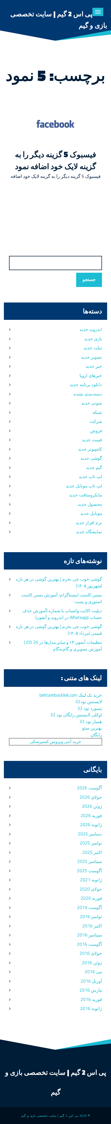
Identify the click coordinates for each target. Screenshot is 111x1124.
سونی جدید (91, 403)
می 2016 (93, 971)
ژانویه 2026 (91, 824)
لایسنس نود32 (88, 701)
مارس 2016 (91, 990)
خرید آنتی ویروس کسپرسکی (55, 741)
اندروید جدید (91, 329)
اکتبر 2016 (92, 926)
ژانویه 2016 (91, 1008)
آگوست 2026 (89, 787)
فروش (96, 430)
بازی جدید (93, 338)
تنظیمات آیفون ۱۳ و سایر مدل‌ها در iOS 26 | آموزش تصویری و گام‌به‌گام (63, 645)
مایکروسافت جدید (85, 495)
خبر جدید (94, 366)
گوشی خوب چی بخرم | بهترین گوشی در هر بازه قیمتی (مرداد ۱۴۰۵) (59, 630)
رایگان (96, 734)
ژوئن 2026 (92, 806)
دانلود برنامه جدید (86, 384)
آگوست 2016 (89, 944)
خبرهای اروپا (91, 375)
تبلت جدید (93, 347)
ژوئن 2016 (92, 962)
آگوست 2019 (89, 907)
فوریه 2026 (91, 815)
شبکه (97, 412)
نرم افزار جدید (89, 522)
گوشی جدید (91, 458)
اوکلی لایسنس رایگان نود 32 (76, 714)
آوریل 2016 (91, 981)
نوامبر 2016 (91, 916)
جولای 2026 (91, 797)
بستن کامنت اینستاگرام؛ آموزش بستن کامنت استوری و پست (61, 598)
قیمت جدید (92, 439)
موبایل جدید (91, 513)
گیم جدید (94, 467)
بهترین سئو (92, 728)
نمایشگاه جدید (89, 531)
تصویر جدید (91, 357)
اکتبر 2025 (92, 852)
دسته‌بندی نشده (88, 394)
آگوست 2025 (89, 870)
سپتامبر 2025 (89, 861)
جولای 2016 (91, 953)
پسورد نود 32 (89, 708)
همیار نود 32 (91, 721)
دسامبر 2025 (90, 834)
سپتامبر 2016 (89, 935)
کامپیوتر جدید (90, 449)
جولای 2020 (91, 889)
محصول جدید (90, 504)
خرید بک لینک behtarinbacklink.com (70, 695)
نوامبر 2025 (91, 843)
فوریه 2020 (91, 898)
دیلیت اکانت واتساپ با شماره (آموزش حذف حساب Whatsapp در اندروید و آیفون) (62, 614)
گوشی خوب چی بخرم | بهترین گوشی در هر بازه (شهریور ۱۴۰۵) (59, 582)
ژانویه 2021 (91, 879)
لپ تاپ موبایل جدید (84, 485)
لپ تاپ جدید (90, 476)
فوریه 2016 (91, 999)
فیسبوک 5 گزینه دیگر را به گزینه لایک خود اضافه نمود (55, 160)
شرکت (96, 421)
